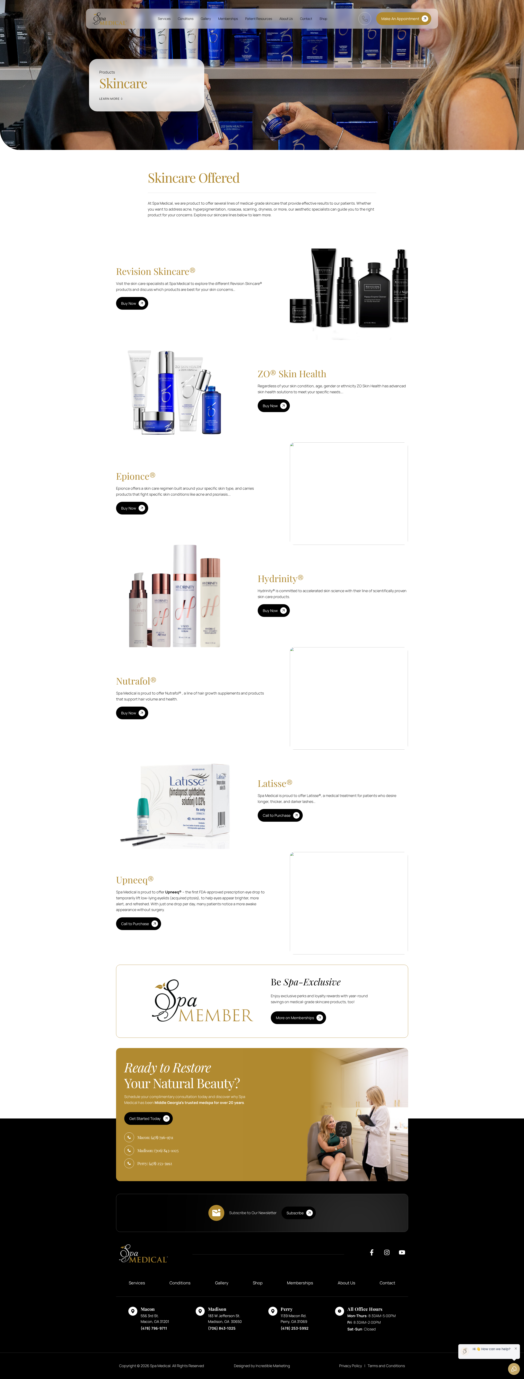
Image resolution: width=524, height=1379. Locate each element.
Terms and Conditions (386, 1365)
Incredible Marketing (273, 1365)
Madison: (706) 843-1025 (157, 1150)
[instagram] (387, 1254)
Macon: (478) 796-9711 (155, 1137)
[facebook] (372, 1254)
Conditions (185, 18)
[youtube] (402, 1254)
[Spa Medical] (109, 18)
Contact (306, 18)
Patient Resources (258, 18)
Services (164, 18)
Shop (323, 18)
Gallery (206, 18)
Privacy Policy (350, 1365)
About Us (286, 18)
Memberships (228, 18)
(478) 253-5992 (294, 1328)
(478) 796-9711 (154, 1328)
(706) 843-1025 (222, 1328)
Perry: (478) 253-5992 (154, 1163)
